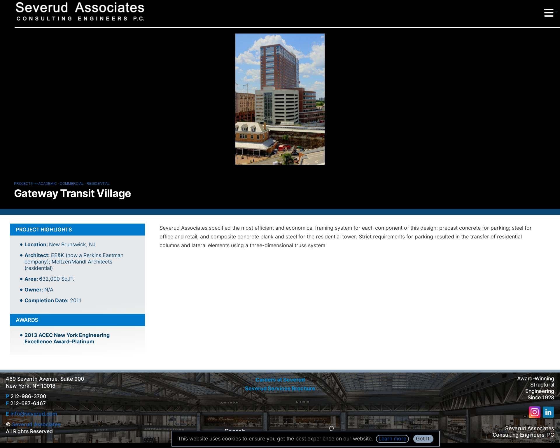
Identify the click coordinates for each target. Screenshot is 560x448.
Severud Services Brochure (280, 388)
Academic (47, 184)
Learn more (392, 438)
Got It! (423, 438)
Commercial (72, 184)
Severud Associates (36, 424)
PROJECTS (23, 184)
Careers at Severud (280, 380)
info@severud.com (33, 414)
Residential (98, 184)
